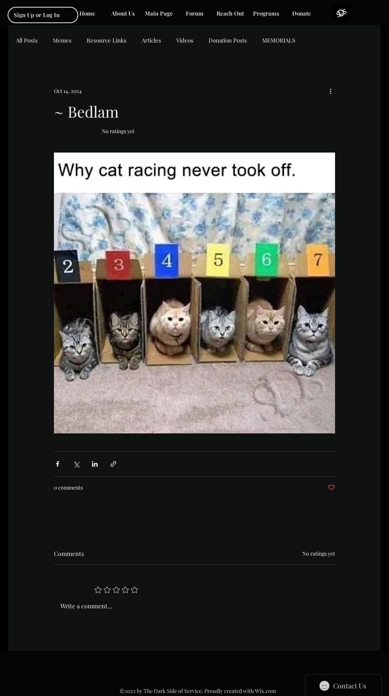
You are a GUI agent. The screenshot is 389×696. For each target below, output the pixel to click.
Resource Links (107, 40)
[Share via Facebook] (57, 464)
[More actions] (330, 90)
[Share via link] (113, 464)
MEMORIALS (278, 40)
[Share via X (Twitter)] (76, 464)
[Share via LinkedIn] (94, 464)
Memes (62, 40)
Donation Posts (228, 40)
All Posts (27, 40)
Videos (184, 40)
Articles (151, 40)
